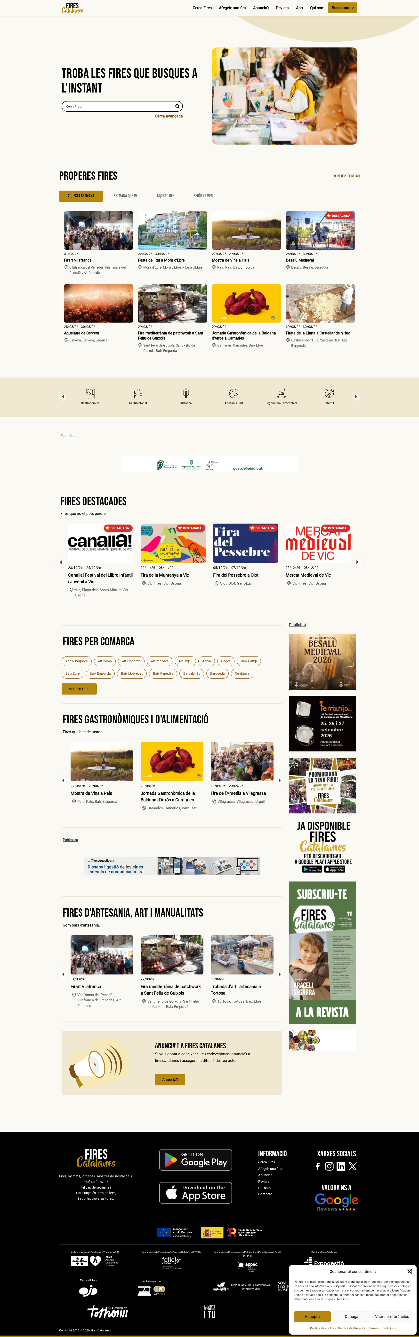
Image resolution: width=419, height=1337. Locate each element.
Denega (351, 1316)
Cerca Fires (202, 8)
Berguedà (217, 673)
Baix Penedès (163, 673)
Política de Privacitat (352, 1328)
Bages (226, 661)
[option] (90, 397)
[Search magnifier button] (177, 106)
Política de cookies (323, 1328)
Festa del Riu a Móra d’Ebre (161, 260)
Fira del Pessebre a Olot (235, 575)
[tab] (81, 196)
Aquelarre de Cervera (81, 333)
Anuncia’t (261, 8)
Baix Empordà (100, 673)
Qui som (317, 8)
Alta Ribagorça (76, 661)
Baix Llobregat (132, 673)
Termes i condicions (382, 1328)
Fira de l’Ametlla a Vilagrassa (238, 793)
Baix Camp (249, 661)
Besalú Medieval (300, 260)
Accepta (312, 1316)
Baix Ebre (72, 673)
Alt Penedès (160, 661)
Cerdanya (242, 673)
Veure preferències (392, 1316)
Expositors (340, 8)
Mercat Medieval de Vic (308, 575)
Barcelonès (191, 673)
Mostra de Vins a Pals (230, 260)
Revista (282, 8)
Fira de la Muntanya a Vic (165, 575)
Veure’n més (79, 689)
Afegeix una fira (232, 8)
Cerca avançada (169, 116)
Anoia (206, 661)
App (299, 8)
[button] (409, 1271)
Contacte (265, 1194)
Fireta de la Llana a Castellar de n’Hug (318, 333)
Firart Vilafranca (78, 260)
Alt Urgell (185, 661)
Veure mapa (346, 175)
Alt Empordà (131, 661)
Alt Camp (105, 661)
